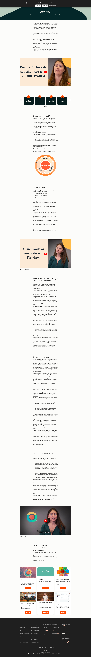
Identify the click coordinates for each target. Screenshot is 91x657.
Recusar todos (45, 5)
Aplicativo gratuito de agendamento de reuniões (23, 630)
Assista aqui (45, 612)
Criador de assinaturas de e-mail (47, 625)
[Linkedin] (48, 647)
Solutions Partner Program (65, 636)
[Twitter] (45, 647)
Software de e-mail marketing (24, 642)
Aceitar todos (38, 5)
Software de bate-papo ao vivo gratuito (35, 636)
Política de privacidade (40, 653)
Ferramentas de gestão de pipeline (34, 624)
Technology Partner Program (65, 639)
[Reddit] (51, 647)
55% (45, 397)
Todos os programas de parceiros (66, 635)
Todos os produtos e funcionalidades (22, 624)
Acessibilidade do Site (54, 653)
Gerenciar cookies (52, 5)
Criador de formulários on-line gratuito (35, 631)
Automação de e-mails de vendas (23, 639)
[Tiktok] (53, 647)
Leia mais (63, 588)
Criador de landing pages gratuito (34, 640)
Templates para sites (46, 634)
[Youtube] (42, 647)
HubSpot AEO (22, 625)
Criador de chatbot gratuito (34, 633)
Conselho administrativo (55, 627)
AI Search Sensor (45, 627)
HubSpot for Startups (65, 641)
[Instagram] (40, 647)
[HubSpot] (45, 650)
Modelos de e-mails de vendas (35, 627)
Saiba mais (28, 588)
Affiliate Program (65, 642)
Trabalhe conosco (55, 624)
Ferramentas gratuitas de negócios (46, 632)
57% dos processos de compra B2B (41, 386)
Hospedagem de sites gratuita (35, 642)
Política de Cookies (28, 3)
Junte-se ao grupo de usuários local (66, 625)
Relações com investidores (56, 630)
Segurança (47, 653)
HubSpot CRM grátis (22, 627)
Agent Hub (21, 631)
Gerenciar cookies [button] (62, 653)
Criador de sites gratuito (34, 625)
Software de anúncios (23, 640)
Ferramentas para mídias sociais (24, 633)
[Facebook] (37, 647)
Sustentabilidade (55, 633)
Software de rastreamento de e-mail (24, 636)
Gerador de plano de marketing (46, 630)
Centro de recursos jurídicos (30, 653)
